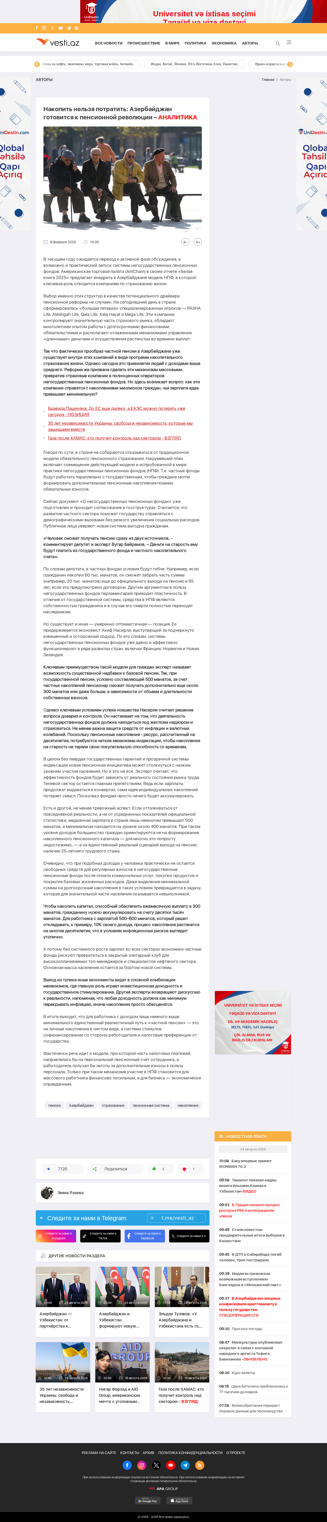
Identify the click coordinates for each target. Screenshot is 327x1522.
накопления (188, 1105)
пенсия (54, 1105)
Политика (195, 43)
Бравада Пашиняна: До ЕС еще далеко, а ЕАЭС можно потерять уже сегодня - (116, 411)
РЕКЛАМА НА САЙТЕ (99, 1453)
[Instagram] (44, 28)
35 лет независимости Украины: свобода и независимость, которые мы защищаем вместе (120, 426)
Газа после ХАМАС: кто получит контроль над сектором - (114, 438)
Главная (268, 80)
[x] (52, 28)
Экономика (224, 43)
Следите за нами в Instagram (58, 1236)
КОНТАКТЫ (129, 1453)
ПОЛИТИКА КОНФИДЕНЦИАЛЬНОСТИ (190, 1453)
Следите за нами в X (191, 1236)
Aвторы (250, 43)
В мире (172, 43)
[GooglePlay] (148, 1500)
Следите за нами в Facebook (147, 1236)
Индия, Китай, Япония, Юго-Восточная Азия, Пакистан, (194, 64)
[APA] (163, 1489)
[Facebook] (37, 28)
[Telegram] (69, 28)
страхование (113, 1105)
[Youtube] (61, 28)
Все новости (108, 43)
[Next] (290, 65)
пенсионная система (151, 1105)
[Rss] (76, 28)
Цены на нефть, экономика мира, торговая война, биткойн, (88, 64)
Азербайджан (81, 1105)
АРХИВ (148, 1453)
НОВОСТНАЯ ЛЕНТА (246, 1136)
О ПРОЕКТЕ (235, 1453)
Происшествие (143, 43)
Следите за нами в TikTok (103, 1236)
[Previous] (37, 65)
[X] (156, 1466)
